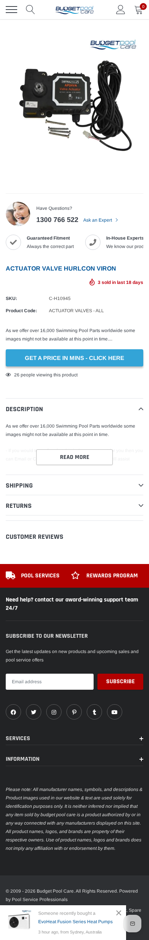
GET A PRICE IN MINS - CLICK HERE (74, 358)
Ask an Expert (98, 220)
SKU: (11, 298)
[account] (120, 9)
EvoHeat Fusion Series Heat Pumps (75, 921)
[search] (30, 9)
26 (16, 375)
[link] (13, 712)
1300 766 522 (57, 220)
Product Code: (21, 310)
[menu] (11, 9)
